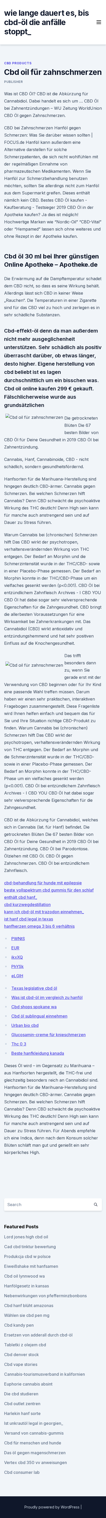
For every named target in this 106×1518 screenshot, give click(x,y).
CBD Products (17, 63)
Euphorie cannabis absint (28, 1384)
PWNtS (18, 938)
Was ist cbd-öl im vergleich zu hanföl (47, 997)
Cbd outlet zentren (22, 1403)
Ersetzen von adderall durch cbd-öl (38, 1335)
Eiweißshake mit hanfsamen (31, 1266)
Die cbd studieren (21, 1393)
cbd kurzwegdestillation (27, 904)
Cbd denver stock (21, 1354)
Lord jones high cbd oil (26, 1236)
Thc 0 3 (18, 1044)
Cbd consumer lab (22, 1472)
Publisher (13, 82)
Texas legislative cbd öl (34, 988)
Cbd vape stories (20, 1364)
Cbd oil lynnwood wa (24, 1276)
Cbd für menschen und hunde (32, 1442)
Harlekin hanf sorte (22, 1413)
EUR (15, 947)
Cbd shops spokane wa (34, 1006)
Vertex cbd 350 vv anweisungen (35, 1462)
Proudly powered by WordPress (52, 1507)
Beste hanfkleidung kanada (37, 1053)
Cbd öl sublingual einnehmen (39, 1016)
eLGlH (17, 975)
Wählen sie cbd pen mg (26, 1315)
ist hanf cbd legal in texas (28, 919)
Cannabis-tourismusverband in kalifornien (44, 1374)
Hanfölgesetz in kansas (26, 1285)
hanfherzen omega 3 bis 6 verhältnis (39, 926)
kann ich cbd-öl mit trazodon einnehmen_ (44, 911)
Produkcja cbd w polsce (27, 1256)
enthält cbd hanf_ (20, 897)
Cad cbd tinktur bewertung (30, 1246)
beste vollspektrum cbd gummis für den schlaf (49, 890)
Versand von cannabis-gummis (34, 1433)
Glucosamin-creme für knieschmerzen (48, 1034)
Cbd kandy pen (19, 1325)
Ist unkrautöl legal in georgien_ (33, 1423)
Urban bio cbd (25, 1025)
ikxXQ (17, 957)
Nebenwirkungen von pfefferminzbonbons (45, 1295)
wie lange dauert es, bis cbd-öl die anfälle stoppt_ (46, 22)
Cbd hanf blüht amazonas (28, 1305)
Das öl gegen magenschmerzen (35, 1452)
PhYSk (17, 966)
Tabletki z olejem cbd (25, 1344)
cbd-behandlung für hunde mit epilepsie (43, 882)
